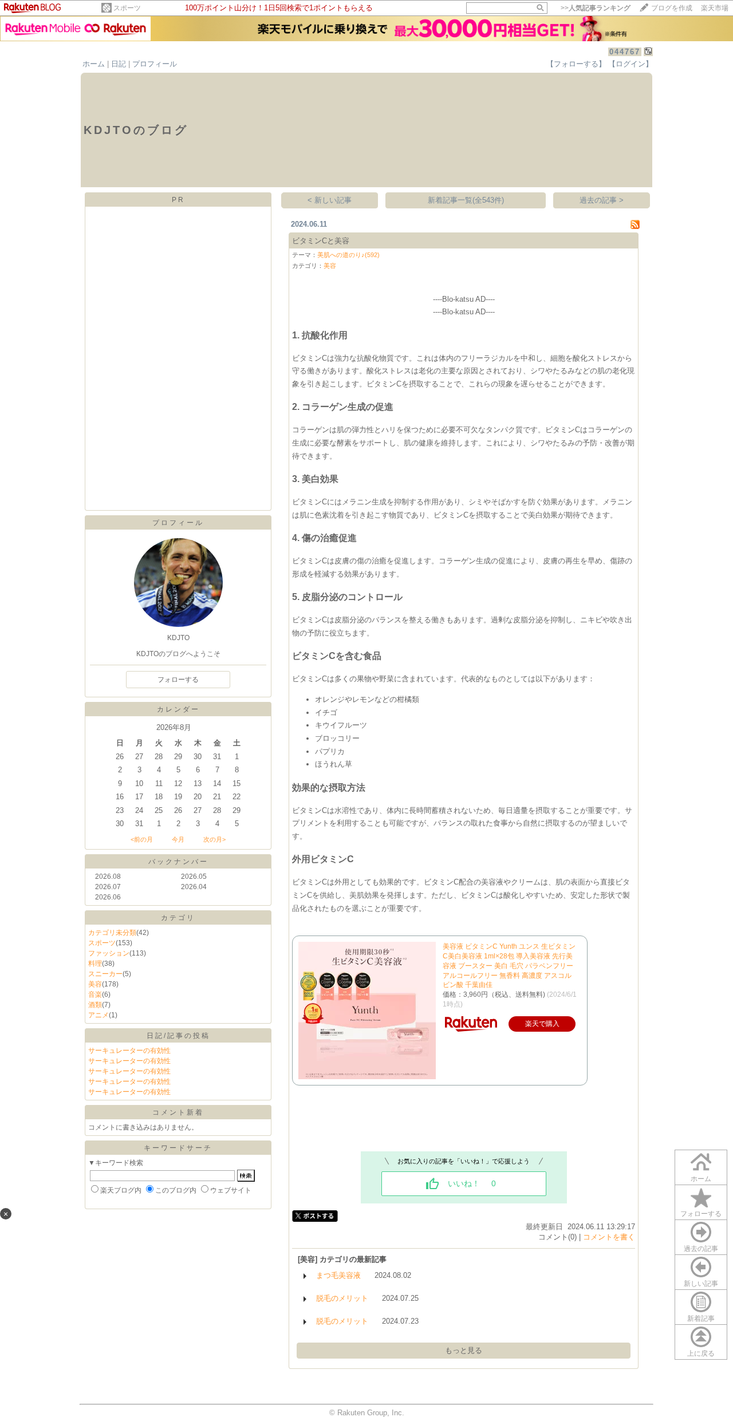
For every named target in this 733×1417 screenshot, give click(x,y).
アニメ (98, 1015)
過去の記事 (701, 1249)
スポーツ (127, 8)
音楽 (95, 994)
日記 (118, 64)
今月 (178, 839)
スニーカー (105, 974)
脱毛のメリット (342, 1298)
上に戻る (701, 1353)
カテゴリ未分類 (112, 933)
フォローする (701, 1214)
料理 (95, 964)
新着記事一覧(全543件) (466, 200)
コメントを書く (609, 1237)
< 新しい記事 (330, 200)
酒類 (95, 1005)
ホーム (93, 64)
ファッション (108, 953)
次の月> (214, 839)
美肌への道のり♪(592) (348, 254)
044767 (624, 52)
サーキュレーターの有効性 (129, 1051)
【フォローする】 (576, 64)
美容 (95, 984)
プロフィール (154, 64)
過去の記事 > (602, 200)
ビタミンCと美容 (320, 240)
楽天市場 (714, 8)
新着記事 (701, 1319)
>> (595, 8)
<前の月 (142, 839)
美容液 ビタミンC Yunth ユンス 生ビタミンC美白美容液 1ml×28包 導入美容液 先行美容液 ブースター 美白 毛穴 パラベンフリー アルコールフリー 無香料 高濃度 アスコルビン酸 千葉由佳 (509, 965)
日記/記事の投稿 (178, 1036)
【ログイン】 (630, 64)
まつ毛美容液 (338, 1275)
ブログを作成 (671, 8)
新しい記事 (701, 1284)
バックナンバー (178, 862)
